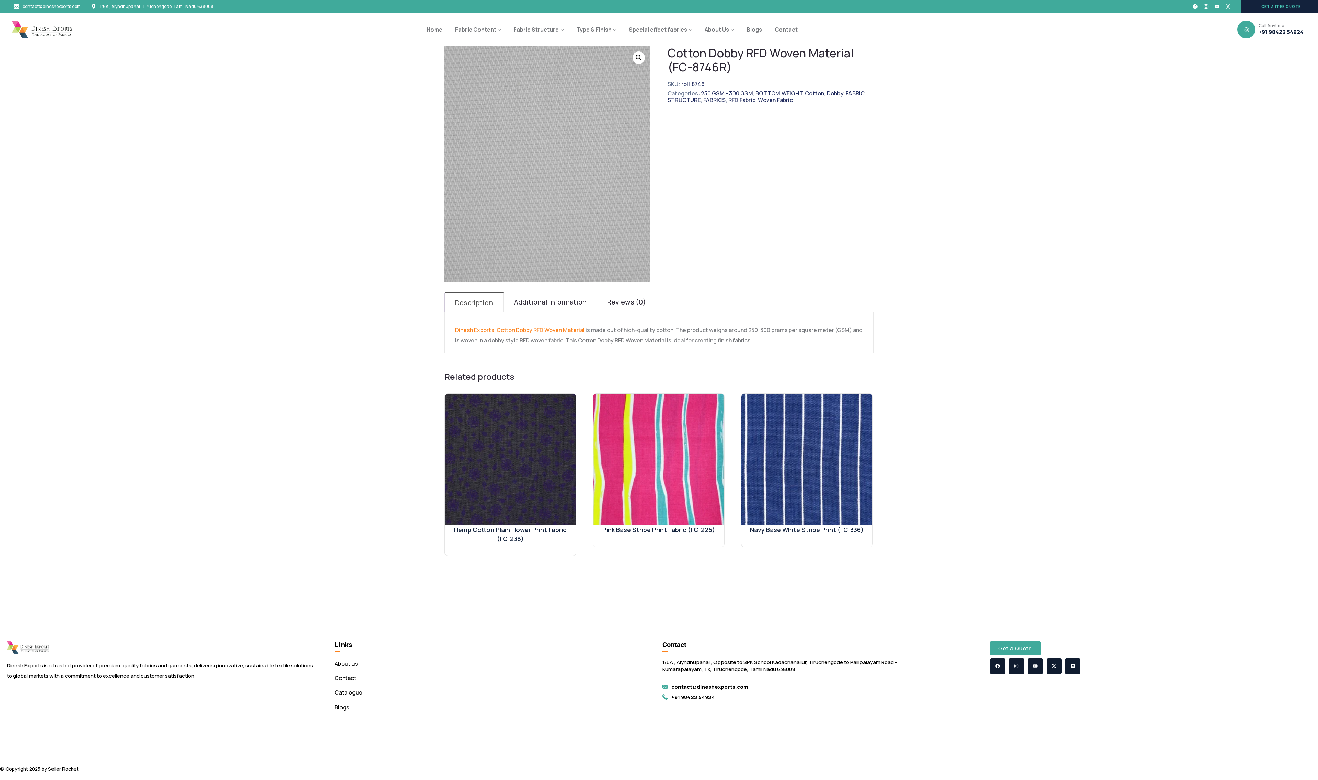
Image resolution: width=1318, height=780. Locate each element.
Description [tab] (474, 302)
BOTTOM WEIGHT (778, 93)
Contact (786, 29)
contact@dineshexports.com (52, 6)
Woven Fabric (775, 100)
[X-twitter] (1228, 6)
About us (346, 663)
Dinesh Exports (474, 330)
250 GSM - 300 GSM (727, 93)
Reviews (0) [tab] (626, 302)
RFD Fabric (741, 100)
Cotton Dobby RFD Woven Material (541, 330)
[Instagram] (1206, 6)
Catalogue (348, 692)
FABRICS (714, 100)
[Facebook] (1195, 6)
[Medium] (1072, 666)
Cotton (814, 93)
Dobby (835, 93)
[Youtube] (1217, 6)
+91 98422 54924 (1281, 32)
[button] (1279, 6)
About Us (717, 29)
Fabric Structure (536, 29)
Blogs (754, 29)
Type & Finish (594, 29)
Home (434, 29)
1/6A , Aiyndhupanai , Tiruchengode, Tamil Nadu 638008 (156, 6)
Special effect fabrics (658, 29)
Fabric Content (475, 29)
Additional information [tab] (550, 302)
